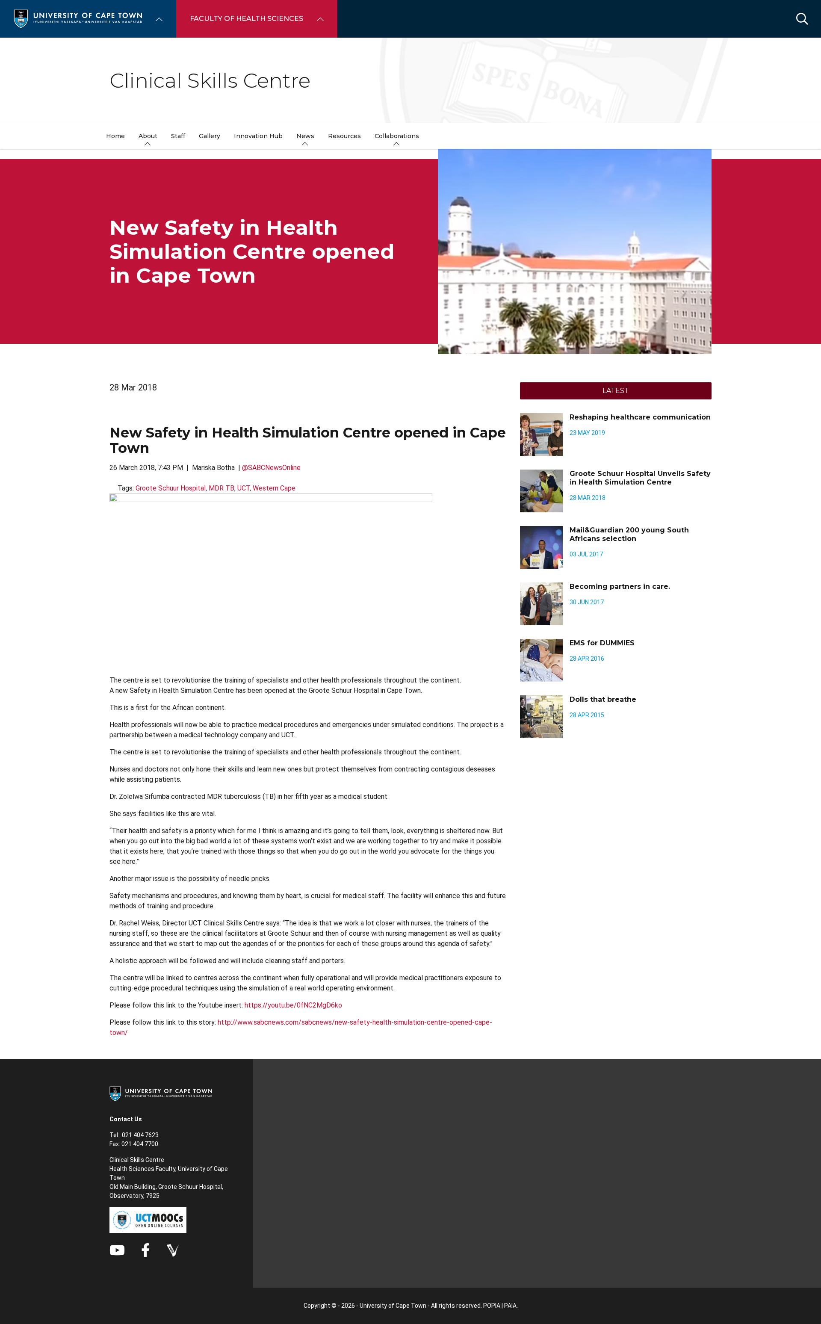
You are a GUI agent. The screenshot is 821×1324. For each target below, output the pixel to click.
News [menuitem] (305, 136)
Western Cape (274, 488)
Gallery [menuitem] (209, 136)
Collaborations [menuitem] (397, 136)
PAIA (510, 1305)
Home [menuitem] (115, 136)
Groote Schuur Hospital (171, 488)
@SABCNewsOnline (271, 468)
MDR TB (221, 488)
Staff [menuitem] (178, 136)
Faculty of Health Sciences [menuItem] (246, 19)
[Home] (78, 18)
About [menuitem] (148, 136)
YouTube (117, 1250)
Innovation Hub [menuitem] (258, 136)
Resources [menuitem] (344, 136)
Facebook (145, 1250)
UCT (243, 488)
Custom (172, 1250)
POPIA (491, 1305)
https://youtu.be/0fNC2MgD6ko (293, 1005)
